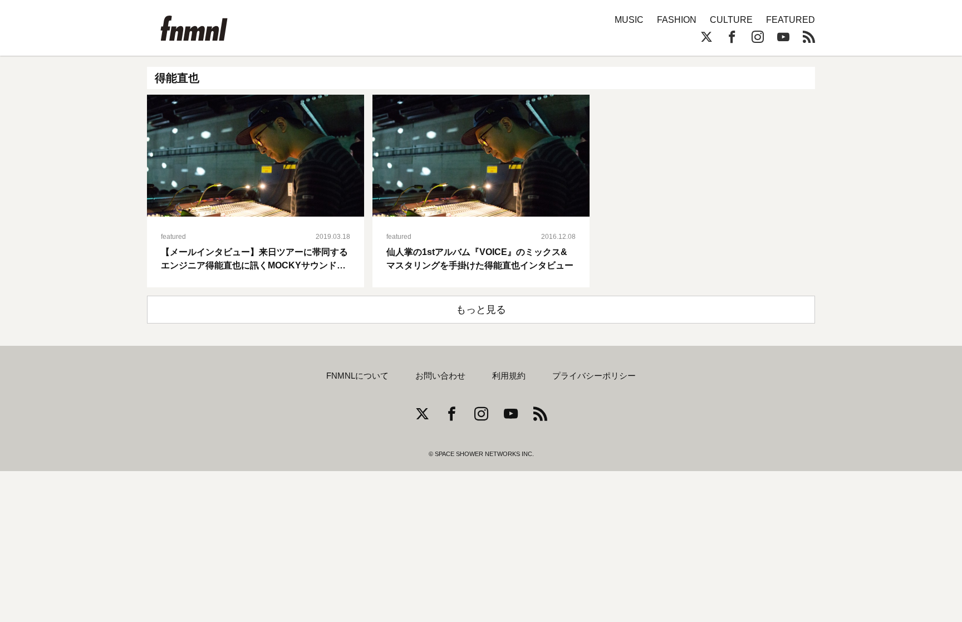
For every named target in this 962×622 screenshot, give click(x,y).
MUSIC (629, 20)
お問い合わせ (440, 375)
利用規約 (509, 375)
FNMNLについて (357, 375)
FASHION (676, 20)
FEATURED (790, 20)
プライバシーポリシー (594, 375)
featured (173, 236)
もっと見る (481, 309)
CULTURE (731, 20)
